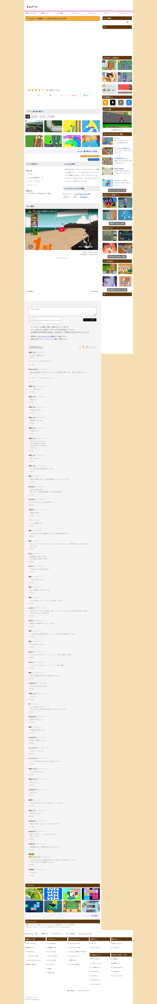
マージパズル (52, 960)
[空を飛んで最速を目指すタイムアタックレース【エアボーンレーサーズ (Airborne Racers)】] (72, 126)
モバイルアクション (35, 960)
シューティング (74, 956)
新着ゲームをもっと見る (117, 223)
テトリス (105, 13)
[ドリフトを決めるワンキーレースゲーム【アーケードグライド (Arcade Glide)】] (53, 126)
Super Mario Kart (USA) (82, 194)
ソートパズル (52, 951)
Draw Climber (94, 291)
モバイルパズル (33, 956)
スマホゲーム (30, 951)
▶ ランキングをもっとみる (117, 190)
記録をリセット (117, 130)
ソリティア (51, 964)
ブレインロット (95, 947)
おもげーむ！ (33, 7)
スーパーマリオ (35, 372)
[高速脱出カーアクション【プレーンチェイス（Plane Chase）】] (34, 126)
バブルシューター (96, 963)
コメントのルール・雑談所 (46, 336)
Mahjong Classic (119, 168)
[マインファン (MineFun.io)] (107, 151)
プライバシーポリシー (83, 990)
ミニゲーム (116, 947)
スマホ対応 (60, 13)
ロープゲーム (95, 971)
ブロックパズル (52, 956)
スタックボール (95, 959)
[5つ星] (42, 90)
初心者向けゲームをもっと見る (117, 290)
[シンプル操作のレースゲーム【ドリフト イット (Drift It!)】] (91, 126)
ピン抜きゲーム (95, 967)
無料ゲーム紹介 (31, 964)
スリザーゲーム (95, 980)
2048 (49, 968)
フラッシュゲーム (118, 976)
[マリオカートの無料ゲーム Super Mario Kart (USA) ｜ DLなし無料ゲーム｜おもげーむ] (117, 122)
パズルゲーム (91, 13)
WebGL (115, 963)
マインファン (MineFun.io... (122, 148)
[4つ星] (39, 90)
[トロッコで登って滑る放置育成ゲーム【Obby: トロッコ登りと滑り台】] (34, 141)
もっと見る (94, 915)
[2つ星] (32, 90)
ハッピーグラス (95, 984)
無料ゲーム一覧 (30, 13)
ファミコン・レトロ (93, 159)
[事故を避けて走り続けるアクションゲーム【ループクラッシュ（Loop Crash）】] (53, 141)
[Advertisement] (62, 26)
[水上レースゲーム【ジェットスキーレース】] (91, 141)
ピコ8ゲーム (116, 971)
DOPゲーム (51, 973)
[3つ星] (36, 90)
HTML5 (115, 959)
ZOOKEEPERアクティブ (121, 158)
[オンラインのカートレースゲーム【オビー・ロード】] (72, 141)
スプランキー (122, 13)
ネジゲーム (94, 976)
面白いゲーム (45, 13)
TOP (32, 933)
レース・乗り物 (85, 156)
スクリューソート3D (120, 180)
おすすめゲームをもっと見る (117, 256)
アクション (75, 13)
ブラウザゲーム (31, 943)
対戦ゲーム (95, 156)
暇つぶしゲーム (117, 943)
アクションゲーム (75, 943)
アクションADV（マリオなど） (79, 951)
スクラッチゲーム (118, 967)
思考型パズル (52, 947)
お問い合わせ (71, 990)
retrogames (84, 197)
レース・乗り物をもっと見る (87, 151)
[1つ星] (29, 90)
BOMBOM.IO (30, 291)
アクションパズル (75, 947)
